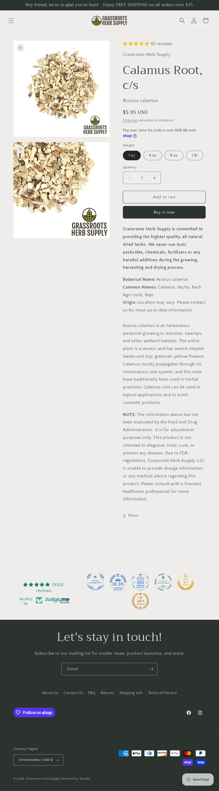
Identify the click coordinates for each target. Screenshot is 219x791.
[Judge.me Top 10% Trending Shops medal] (140, 601)
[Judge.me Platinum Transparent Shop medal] (163, 582)
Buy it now (164, 212)
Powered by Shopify (76, 778)
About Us (50, 693)
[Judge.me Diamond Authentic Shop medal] (95, 582)
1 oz (131, 155)
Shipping (130, 120)
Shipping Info (131, 693)
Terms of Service (162, 693)
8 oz (174, 155)
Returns (107, 693)
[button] (11, 20)
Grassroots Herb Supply (43, 778)
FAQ (92, 693)
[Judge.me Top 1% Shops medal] (185, 582)
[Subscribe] (151, 669)
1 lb (195, 155)
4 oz (153, 155)
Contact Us (73, 693)
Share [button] (133, 515)
